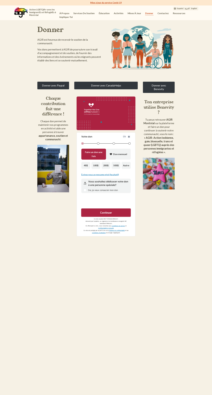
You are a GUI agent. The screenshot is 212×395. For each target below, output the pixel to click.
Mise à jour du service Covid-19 (106, 2)
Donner (149, 13)
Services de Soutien (84, 13)
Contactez (163, 13)
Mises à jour (134, 13)
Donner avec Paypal (53, 85)
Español (180, 8)
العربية (187, 8)
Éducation (104, 13)
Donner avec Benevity (159, 87)
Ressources (179, 13)
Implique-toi (66, 17)
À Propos (64, 13)
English (194, 8)
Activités (118, 13)
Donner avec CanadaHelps (106, 85)
